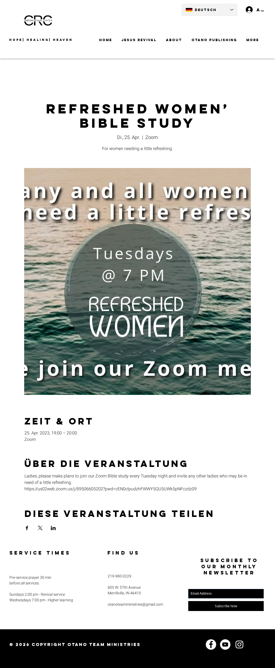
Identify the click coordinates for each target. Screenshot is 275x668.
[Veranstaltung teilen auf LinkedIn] (53, 528)
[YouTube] (225, 644)
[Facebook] (211, 644)
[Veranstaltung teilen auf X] (40, 528)
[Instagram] (239, 644)
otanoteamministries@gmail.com (135, 604)
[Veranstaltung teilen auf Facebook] (27, 528)
